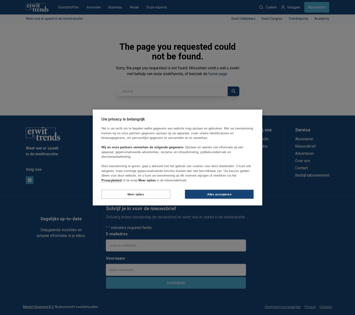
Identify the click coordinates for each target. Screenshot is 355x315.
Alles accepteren (219, 194)
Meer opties (136, 194)
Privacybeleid (111, 180)
